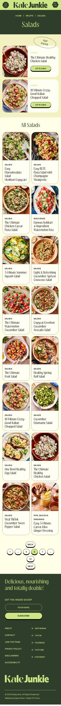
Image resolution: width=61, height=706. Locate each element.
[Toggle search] (55, 5)
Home (18, 15)
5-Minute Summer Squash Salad (16, 274)
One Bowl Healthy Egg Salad (15, 471)
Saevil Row (20, 698)
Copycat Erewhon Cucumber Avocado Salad (44, 326)
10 (30, 559)
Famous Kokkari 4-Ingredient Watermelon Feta (44, 226)
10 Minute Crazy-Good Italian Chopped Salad (40, 94)
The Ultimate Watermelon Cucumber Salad (14, 326)
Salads (41, 15)
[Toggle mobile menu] (5, 5)
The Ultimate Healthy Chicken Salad (42, 473)
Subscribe (23, 615)
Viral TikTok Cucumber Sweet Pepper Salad (15, 523)
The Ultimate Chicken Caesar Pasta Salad (14, 226)
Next (30, 566)
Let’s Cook (40, 68)
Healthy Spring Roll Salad (43, 375)
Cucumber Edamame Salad (43, 421)
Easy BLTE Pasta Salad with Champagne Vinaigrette (43, 174)
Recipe (29, 15)
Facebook (40, 643)
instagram (40, 628)
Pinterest (40, 657)
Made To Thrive (33, 698)
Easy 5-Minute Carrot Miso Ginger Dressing (43, 527)
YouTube (39, 650)
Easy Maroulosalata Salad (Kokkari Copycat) (16, 174)
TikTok (38, 636)
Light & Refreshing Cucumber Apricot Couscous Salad (45, 276)
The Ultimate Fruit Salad (12, 375)
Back (30, 544)
